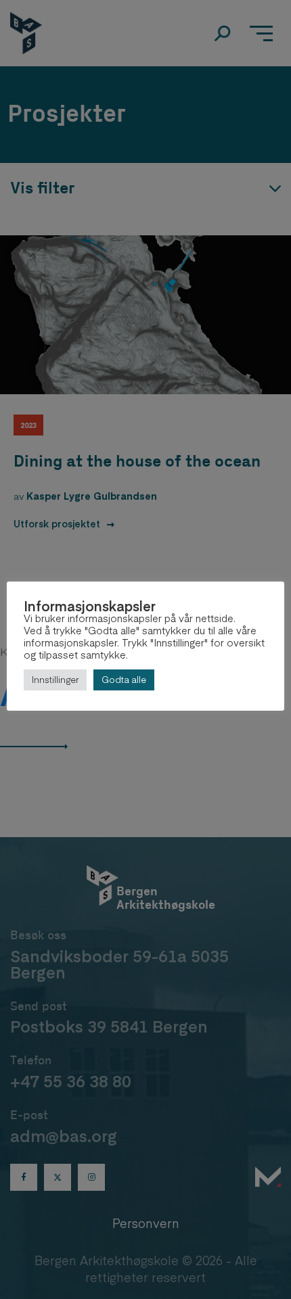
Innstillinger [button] (55, 680)
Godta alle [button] (124, 680)
